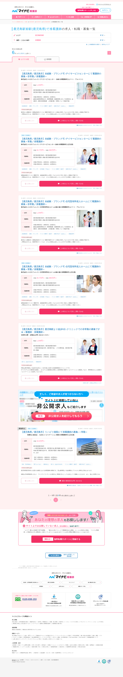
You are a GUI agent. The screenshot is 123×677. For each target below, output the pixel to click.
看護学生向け (33, 621)
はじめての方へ (54, 17)
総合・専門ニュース (29, 635)
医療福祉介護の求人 (57, 623)
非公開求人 (22, 53)
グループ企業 (47, 659)
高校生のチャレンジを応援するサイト (45, 635)
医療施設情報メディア (92, 637)
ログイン (105, 10)
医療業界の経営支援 (71, 646)
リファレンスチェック (68, 652)
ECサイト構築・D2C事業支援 (60, 637)
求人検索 (71, 17)
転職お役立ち (104, 17)
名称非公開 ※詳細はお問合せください (92, 383)
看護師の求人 (16, 646)
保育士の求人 (45, 646)
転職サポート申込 (81, 586)
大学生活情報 (75, 635)
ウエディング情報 (17, 637)
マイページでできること (104, 4)
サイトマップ (71, 582)
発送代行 (36, 652)
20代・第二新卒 (36, 645)
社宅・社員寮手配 (56, 652)
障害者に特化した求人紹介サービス (21, 623)
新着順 (49, 59)
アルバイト (83, 621)
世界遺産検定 (27, 637)
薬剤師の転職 (99, 645)
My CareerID (82, 637)
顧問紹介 (92, 645)
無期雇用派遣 (54, 646)
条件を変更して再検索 (63, 555)
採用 (42, 659)
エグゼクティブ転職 (63, 645)
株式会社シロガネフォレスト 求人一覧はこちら (90, 125)
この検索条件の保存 (93, 44)
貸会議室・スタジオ (45, 652)
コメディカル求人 (25, 646)
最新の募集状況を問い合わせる (72, 481)
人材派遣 (14, 645)
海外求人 (61, 621)
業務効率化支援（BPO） (26, 652)
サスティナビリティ (35, 659)
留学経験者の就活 (23, 621)
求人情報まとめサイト (17, 635)
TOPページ (21, 17)
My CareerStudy (73, 637)
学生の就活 (14, 621)
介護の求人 (62, 646)
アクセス (27, 659)
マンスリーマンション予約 (34, 639)
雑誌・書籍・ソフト (97, 635)
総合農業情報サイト (37, 637)
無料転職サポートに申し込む (87, 10)
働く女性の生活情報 (86, 635)
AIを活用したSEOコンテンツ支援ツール (52, 639)
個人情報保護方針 (55, 659)
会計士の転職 (73, 645)
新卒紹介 (44, 645)
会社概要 (22, 659)
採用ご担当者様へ (90, 4)
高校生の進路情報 (16, 629)
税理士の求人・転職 (83, 645)
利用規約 (41, 586)
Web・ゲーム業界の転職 (24, 645)
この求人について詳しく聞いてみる (71, 120)
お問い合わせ (61, 586)
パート (89, 621)
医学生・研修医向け (43, 621)
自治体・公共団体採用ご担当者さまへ (31, 582)
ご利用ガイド (38, 17)
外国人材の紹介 (82, 646)
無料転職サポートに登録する (62, 539)
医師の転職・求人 (36, 646)
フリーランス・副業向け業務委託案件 (41, 623)
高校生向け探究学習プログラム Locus (32, 629)
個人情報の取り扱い (92, 582)
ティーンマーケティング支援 (64, 635)
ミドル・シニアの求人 (98, 621)
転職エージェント (52, 645)
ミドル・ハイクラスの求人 (71, 621)
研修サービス (15, 652)
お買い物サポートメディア (19, 639)
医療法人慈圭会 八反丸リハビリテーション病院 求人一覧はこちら (85, 485)
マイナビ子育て (47, 637)
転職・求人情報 (53, 621)
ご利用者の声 (88, 17)
